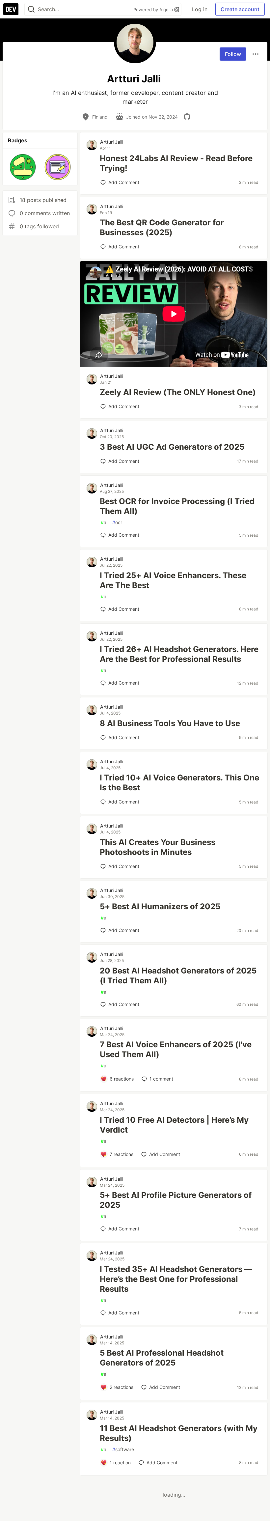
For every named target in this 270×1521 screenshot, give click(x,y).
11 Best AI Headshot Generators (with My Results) (178, 1433)
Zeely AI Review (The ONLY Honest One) (178, 392)
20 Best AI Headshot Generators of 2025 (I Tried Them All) (178, 975)
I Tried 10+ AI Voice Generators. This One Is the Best (179, 782)
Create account (240, 9)
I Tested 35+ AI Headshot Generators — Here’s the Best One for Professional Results (176, 1279)
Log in (199, 9)
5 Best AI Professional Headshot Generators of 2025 (162, 1357)
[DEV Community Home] (11, 9)
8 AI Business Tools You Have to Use (170, 723)
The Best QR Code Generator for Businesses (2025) (162, 227)
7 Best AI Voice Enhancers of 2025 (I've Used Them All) (176, 1049)
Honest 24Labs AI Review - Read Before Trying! (176, 163)
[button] (23, 167)
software (123, 1449)
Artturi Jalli (111, 142)
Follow (233, 54)
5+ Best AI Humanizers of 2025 (160, 906)
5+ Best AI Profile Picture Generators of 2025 (176, 1200)
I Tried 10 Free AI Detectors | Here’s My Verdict (174, 1125)
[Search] (31, 9)
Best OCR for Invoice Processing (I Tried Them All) (177, 506)
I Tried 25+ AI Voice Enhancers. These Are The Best (173, 580)
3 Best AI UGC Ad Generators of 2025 (172, 447)
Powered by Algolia (153, 9)
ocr (117, 522)
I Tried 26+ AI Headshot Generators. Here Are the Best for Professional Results (179, 654)
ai (104, 522)
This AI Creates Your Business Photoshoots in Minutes (157, 847)
